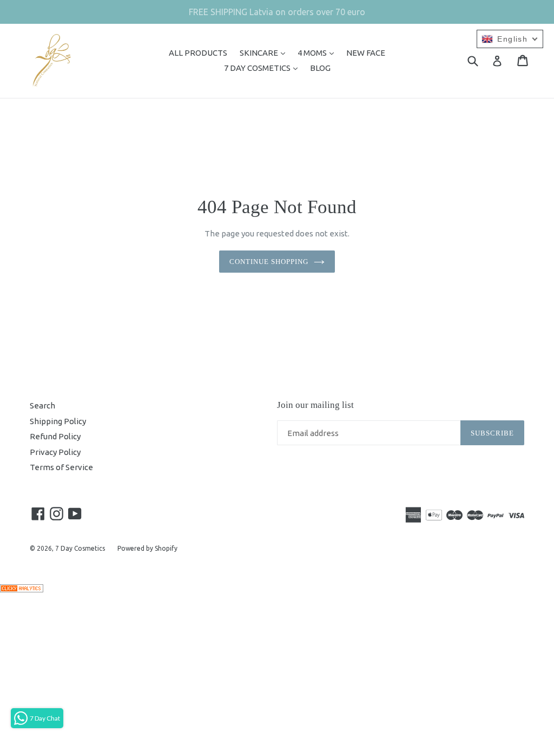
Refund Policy (55, 436)
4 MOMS (318, 52)
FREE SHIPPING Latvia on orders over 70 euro (277, 12)
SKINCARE (265, 52)
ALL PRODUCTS (198, 52)
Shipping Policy (58, 421)
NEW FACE (365, 52)
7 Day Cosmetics (80, 548)
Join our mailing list (315, 405)
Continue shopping (269, 262)
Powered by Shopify (147, 548)
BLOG (320, 67)
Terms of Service (61, 467)
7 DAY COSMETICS (263, 67)
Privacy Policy (55, 452)
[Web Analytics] (21, 589)
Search (42, 405)
